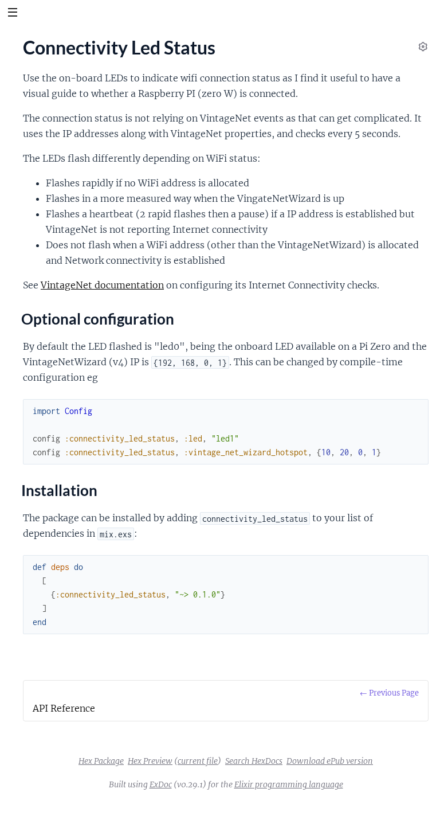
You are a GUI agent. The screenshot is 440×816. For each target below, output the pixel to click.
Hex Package (101, 761)
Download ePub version (329, 761)
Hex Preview (150, 761)
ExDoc (161, 784)
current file (198, 761)
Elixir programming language (288, 784)
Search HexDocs (253, 761)
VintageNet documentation (102, 285)
